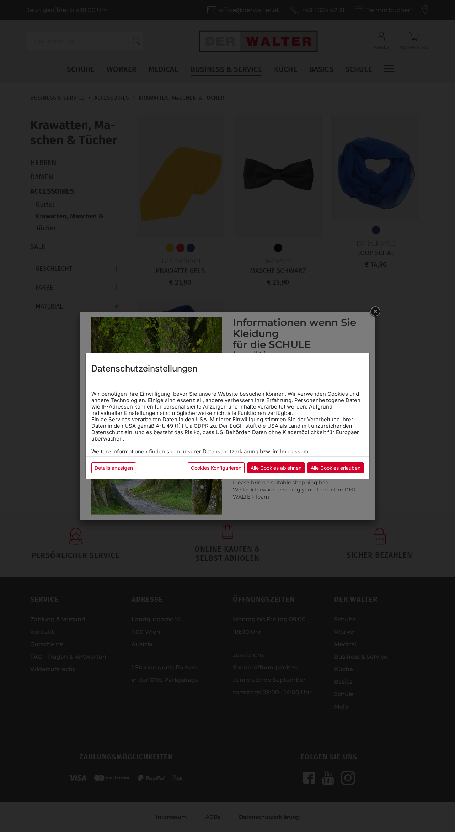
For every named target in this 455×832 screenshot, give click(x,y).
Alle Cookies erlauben (335, 468)
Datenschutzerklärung (230, 451)
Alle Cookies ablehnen (276, 468)
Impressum (294, 451)
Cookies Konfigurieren (216, 468)
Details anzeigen (114, 468)
